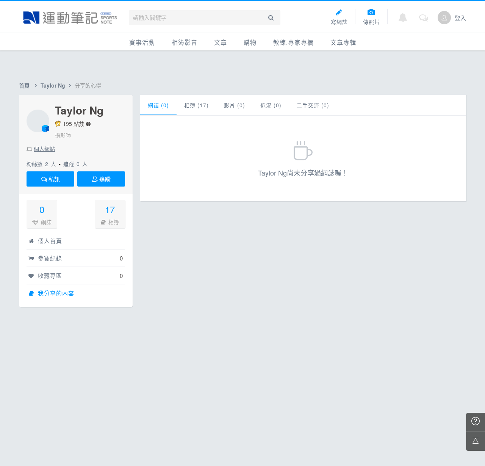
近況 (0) (271, 105)
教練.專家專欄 (293, 42)
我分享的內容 (55, 293)
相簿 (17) (196, 105)
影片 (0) (234, 105)
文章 (220, 42)
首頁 (24, 85)
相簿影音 (184, 42)
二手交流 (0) (313, 105)
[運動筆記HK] (70, 17)
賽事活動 (142, 42)
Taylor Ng (53, 85)
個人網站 (44, 148)
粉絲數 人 (41, 164)
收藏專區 (49, 275)
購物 (250, 42)
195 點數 (73, 123)
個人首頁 (49, 241)
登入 (460, 18)
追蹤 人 (75, 164)
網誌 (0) (158, 105)
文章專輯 (343, 42)
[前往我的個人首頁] (444, 17)
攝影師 (63, 135)
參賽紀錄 (49, 258)
